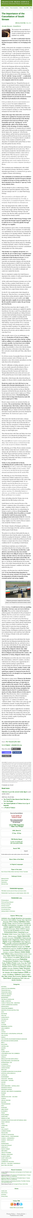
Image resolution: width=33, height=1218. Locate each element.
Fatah (19, 934)
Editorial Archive (5, 878)
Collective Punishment (17, 923)
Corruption (20, 925)
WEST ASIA (4, 1069)
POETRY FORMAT (5, 1149)
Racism (9, 965)
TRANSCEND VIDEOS (6, 992)
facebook (17, 752)
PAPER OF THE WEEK (6, 994)
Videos (20, 7)
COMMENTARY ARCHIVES (7, 1161)
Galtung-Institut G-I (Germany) (8, 911)
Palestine (23, 959)
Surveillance (18, 970)
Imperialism (16, 942)
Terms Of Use (4, 1192)
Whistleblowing (16, 978)
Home (2, 7)
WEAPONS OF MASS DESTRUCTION (10, 1010)
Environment (8, 932)
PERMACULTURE (5, 1118)
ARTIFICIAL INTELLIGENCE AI (8, 1073)
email (15, 749)
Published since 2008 (16, 1215)
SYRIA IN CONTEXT (6, 1066)
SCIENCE (3, 1098)
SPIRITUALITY (4, 1147)
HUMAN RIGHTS (5, 1017)
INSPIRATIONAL (5, 1143)
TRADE (3, 1113)
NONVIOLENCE (5, 1006)
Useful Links (4, 1191)
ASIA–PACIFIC (4, 1035)
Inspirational (15, 943)
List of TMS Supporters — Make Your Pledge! (16, 825)
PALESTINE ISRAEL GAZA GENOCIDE (10, 1060)
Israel (27, 946)
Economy (22, 930)
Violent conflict (25, 974)
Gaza (19, 936)
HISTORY (3, 1082)
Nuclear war (27, 956)
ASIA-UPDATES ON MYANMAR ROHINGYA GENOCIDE (14, 1039)
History (22, 940)
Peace (21, 961)
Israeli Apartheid (6, 948)
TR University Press (5, 909)
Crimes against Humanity (12, 927)
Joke (30, 948)
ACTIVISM (3, 1024)
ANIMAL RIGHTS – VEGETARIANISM (9, 1136)
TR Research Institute (6, 907)
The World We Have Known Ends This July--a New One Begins (17, 800)
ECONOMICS (4, 1111)
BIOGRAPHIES (4, 997)
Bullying (16, 921)
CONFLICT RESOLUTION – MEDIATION (10, 1003)
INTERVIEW (4, 1107)
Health (10, 940)
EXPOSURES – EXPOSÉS (7, 1080)
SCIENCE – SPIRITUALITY (7, 1140)
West (29, 976)
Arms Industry (12, 920)
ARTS (2, 1105)
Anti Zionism (4, 920)
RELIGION (3, 1102)
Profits (18, 963)
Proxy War (24, 963)
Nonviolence (19, 956)
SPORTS (3, 1141)
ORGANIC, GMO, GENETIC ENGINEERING (11, 1091)
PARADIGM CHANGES (6, 1089)
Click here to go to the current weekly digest (14, 792)
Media (23, 952)
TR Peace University (6, 904)
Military (7, 954)
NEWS (2, 1030)
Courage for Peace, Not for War (20, 1184)
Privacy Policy (4, 1196)
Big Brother (28, 920)
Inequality (9, 943)
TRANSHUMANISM (5, 1104)
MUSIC (3, 1127)
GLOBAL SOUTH (5, 1051)
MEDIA (2, 1049)
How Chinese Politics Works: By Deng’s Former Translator (14, 871)
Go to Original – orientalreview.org (12, 745)
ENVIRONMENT (5, 1077)
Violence (17, 974)
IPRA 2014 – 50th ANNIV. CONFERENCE (10, 1163)
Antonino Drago (5, 1178)
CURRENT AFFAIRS (6, 1131)
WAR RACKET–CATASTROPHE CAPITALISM (11, 1033)
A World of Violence (9, 808)
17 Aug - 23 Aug (16, 833)
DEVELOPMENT (5, 1114)
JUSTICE (3, 1031)
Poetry (4, 963)
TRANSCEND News (6, 990)
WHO (22, 978)
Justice (12, 950)
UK (3, 972)
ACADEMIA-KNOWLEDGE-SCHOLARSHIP (11, 1071)
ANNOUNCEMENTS (6, 995)
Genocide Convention (8, 938)
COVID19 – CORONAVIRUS (7, 1138)
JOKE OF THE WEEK (6, 1152)
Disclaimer (3, 1194)
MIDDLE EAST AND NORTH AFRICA (9, 1058)
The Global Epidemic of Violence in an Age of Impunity (17, 804)
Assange (19, 920)
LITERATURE (4, 1125)
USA (26, 972)
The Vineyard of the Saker (13, 742)
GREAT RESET (4, 1109)
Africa (9, 918)
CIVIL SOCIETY (4, 1129)
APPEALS (3, 1057)
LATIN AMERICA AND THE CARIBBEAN (10, 1053)
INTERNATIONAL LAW (6, 1062)
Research (20, 965)
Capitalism (21, 921)
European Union (7, 934)
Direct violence (20, 929)
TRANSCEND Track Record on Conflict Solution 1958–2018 (15, 893)
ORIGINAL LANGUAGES (7, 1154)
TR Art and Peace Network (7, 902)
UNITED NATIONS (5, 1067)
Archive (7, 7)
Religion (14, 965)
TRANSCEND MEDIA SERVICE (15, 2)
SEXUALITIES (4, 1132)
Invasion (20, 946)
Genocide (26, 936)
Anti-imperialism (26, 918)
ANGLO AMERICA (5, 1028)
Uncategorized (4, 1159)
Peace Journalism (14, 7)
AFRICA (3, 1022)
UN (11, 972)
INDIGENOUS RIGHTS (6, 1087)
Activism (4, 918)
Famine (15, 934)
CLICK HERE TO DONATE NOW (16, 816)
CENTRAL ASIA (5, 1046)
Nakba (9, 956)
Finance (23, 934)
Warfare (24, 976)
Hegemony (16, 940)
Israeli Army (13, 948)
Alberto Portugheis (5, 1181)
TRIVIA (2, 1123)
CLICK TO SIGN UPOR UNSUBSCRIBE (16, 842)
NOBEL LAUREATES (6, 1001)
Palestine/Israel (7, 961)
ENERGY (3, 1037)
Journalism (6, 950)
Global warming (26, 938)
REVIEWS (3, 1093)
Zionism (18, 980)
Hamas (4, 940)
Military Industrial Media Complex (19, 954)
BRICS (11, 921)
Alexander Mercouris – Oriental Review (11, 26)
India (22, 942)
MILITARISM (4, 1013)
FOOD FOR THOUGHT (6, 1145)
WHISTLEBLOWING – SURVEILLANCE (10, 1086)
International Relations (10, 946)
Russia (4, 966)
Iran (24, 946)
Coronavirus (12, 925)
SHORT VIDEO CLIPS (6, 1158)
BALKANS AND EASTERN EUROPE (9, 1040)
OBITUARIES (4, 1150)
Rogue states (26, 965)
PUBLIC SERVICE (5, 1122)
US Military (10, 974)
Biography (6, 921)
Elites (27, 930)
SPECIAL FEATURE (20, 23)
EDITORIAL (4, 986)
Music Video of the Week (7, 1165)
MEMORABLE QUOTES (6, 1026)
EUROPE (3, 1048)
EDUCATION (4, 1044)
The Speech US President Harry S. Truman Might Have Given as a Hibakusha (16, 1175)
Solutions (16, 968)
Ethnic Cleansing (18, 932)
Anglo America (16, 918)
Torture (24, 970)
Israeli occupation (22, 948)
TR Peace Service (5, 905)
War (3, 976)
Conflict (4, 925)
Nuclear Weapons (8, 957)
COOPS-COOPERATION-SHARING (9, 1004)
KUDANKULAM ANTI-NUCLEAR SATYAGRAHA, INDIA (13, 1120)
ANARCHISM (4, 1116)
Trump (28, 970)
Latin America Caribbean (22, 950)
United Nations (18, 972)
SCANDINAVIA (4, 1064)
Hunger (10, 942)
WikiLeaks (27, 978)
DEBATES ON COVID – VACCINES (9, 1096)
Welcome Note (4, 884)
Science (9, 966)
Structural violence (8, 970)
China (28, 921)
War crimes (8, 976)
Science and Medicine (19, 966)
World (14, 980)
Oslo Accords (15, 959)
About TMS (26, 7)
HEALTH (3, 1084)
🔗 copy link (6, 756)
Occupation (16, 957)
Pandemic (16, 961)
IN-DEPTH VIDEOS (5, 1156)
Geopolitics (18, 938)
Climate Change (6, 923)
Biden (23, 920)
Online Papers (4, 880)
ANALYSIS (3, 1015)
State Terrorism (24, 968)
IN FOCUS (3, 1021)
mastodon (7, 752)
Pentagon (26, 961)
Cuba (22, 927)
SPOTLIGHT (4, 1055)
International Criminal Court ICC (19, 945)
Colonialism (26, 923)
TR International (5, 900)
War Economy (17, 976)
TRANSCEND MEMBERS (7, 1008)
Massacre (17, 952)
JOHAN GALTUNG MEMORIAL (8, 988)
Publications (4, 882)
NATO (13, 956)
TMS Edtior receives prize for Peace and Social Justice (13, 890)
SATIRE (3, 1095)
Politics (8, 963)
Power (14, 963)
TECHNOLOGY (4, 1019)
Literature (5, 952)
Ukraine (7, 972)
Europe (26, 932)
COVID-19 (27, 925)
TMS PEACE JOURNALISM (7, 999)
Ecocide (10, 930)
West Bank (7, 978)
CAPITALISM (4, 1075)
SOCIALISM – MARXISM (7, 1078)
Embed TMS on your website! (16, 1207)
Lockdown (11, 952)
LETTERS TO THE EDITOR (7, 1134)
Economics (16, 930)
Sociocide (10, 968)
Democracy (12, 929)
